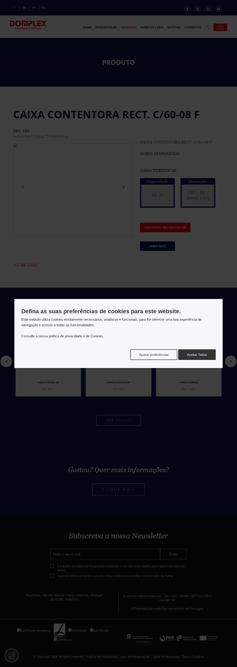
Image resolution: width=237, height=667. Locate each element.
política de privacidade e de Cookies (76, 336)
